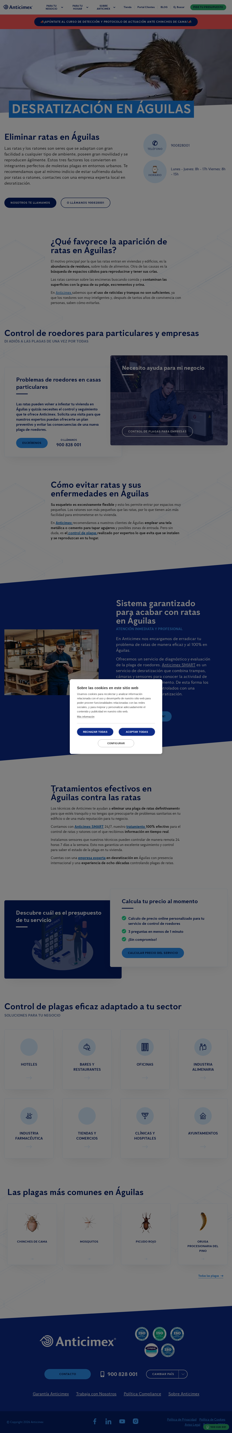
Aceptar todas (137, 731)
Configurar (116, 743)
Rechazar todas (95, 731)
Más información (85, 716)
